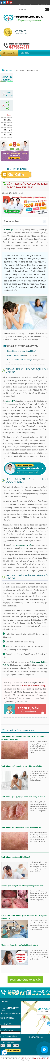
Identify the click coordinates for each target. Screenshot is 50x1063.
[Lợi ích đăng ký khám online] (14, 161)
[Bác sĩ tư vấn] (25, 979)
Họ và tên (7, 1024)
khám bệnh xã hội (24, 545)
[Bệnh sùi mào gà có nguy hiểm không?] (14, 878)
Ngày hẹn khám (10, 1043)
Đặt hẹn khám (13, 1050)
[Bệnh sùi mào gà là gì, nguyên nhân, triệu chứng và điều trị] (14, 820)
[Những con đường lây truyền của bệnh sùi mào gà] (14, 964)
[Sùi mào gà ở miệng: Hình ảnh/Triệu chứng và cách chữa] (14, 908)
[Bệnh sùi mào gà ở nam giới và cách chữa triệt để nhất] (14, 789)
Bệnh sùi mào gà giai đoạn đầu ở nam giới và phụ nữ (21, 827)
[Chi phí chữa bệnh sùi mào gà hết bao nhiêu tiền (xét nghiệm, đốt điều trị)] (14, 937)
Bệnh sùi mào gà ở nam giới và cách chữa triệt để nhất (21, 766)
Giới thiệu (25, 53)
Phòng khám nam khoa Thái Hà (35, 1058)
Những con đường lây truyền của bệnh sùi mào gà (19, 945)
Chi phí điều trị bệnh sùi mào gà (19, 360)
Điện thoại (8, 1030)
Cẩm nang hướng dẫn (10, 65)
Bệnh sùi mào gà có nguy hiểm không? (21, 351)
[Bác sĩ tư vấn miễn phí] (25, 709)
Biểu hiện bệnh (10, 1036)
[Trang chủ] (3, 70)
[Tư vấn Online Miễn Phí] (16, 178)
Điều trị (9, 59)
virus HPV (10, 401)
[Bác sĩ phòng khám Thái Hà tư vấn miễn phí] (25, 474)
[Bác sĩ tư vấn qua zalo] (4, 1055)
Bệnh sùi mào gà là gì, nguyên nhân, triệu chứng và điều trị (23, 797)
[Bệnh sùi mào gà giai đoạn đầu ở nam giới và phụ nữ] (14, 849)
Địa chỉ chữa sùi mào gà (16, 355)
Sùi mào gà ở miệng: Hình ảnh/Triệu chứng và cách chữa (22, 886)
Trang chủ (11, 53)
